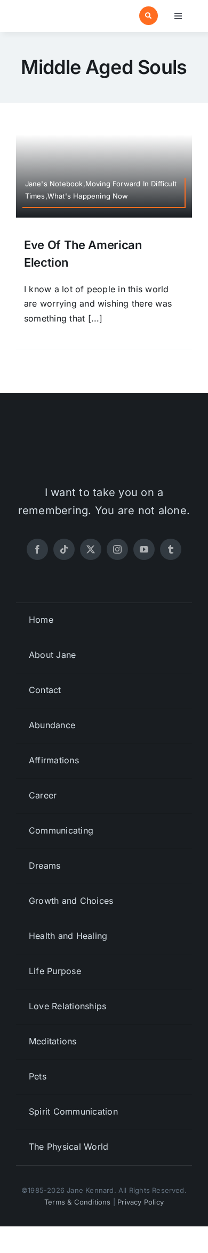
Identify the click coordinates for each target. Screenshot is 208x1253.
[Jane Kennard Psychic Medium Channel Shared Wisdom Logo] (58, 11)
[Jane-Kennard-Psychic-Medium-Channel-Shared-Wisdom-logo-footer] (104, 439)
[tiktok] (64, 549)
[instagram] (117, 549)
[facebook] (37, 549)
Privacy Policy (140, 1202)
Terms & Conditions (77, 1202)
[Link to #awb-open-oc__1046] (148, 15)
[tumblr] (170, 549)
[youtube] (144, 549)
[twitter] (90, 549)
